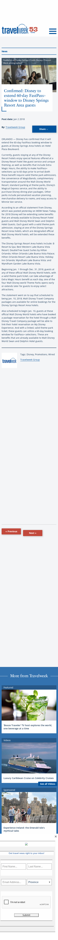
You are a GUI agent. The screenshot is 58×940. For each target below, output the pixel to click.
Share (42, 129)
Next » (32, 532)
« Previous (11, 531)
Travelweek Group (15, 127)
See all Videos (47, 783)
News (4, 51)
